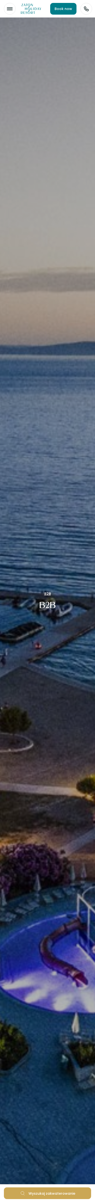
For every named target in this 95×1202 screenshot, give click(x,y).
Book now (63, 8)
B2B (47, 593)
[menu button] (10, 9)
